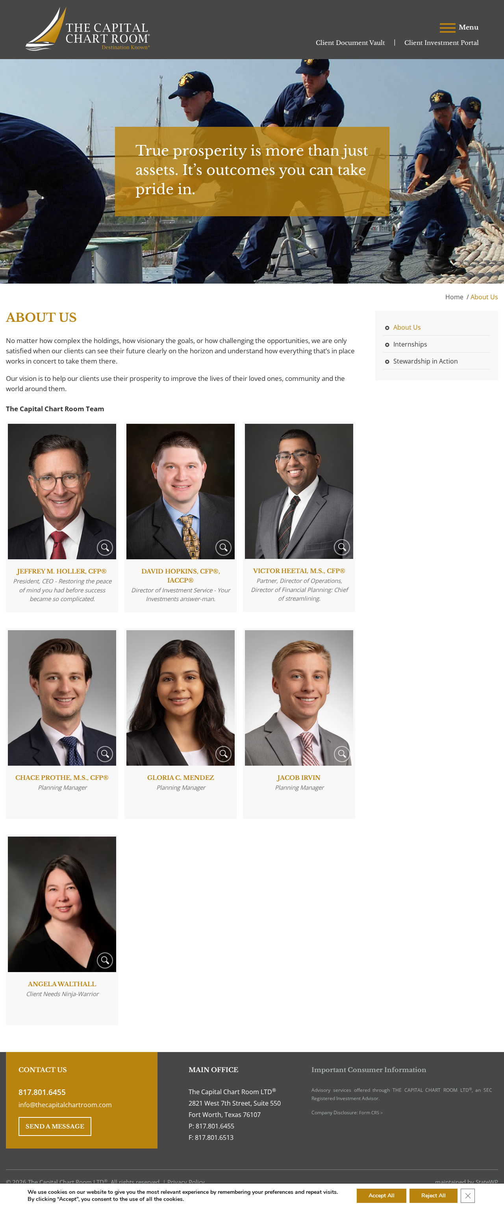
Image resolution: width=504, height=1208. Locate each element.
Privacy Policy (186, 1182)
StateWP (487, 1182)
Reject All (433, 1195)
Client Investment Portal (441, 42)
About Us (407, 327)
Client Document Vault (350, 42)
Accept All (382, 1195)
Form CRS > (371, 1112)
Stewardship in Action (425, 361)
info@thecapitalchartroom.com (65, 1104)
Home (454, 297)
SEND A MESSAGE (55, 1126)
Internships (410, 344)
